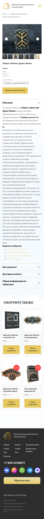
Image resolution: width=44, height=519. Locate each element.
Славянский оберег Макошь (19, 256)
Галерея (17, 449)
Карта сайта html (9, 500)
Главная (4, 14)
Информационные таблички (18, 14)
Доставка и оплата (32, 445)
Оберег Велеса (13, 259)
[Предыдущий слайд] (6, 38)
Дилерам (7, 456)
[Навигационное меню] (40, 6)
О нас (17, 452)
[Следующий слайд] (37, 38)
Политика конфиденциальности (14, 503)
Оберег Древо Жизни (17, 249)
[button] (22, 480)
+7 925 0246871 (14, 462)
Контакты (29, 451)
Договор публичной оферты (13, 507)
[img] (7, 470)
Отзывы (6, 449)
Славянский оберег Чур (17, 252)
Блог (5, 452)
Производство (31, 449)
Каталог (18, 445)
